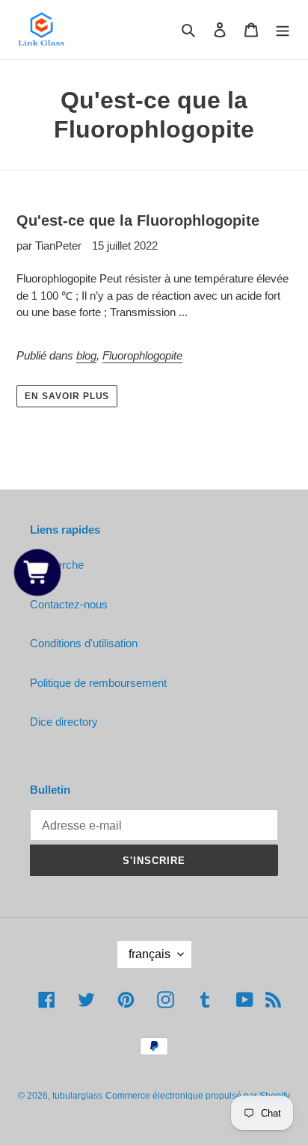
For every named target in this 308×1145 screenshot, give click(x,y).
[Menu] (282, 29)
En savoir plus (67, 396)
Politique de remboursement (98, 682)
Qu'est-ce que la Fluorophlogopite (137, 220)
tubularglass (77, 1095)
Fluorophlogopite (142, 355)
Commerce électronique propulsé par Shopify (197, 1095)
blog (86, 355)
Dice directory (64, 721)
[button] (37, 572)
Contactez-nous (69, 604)
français (149, 954)
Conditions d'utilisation (84, 643)
